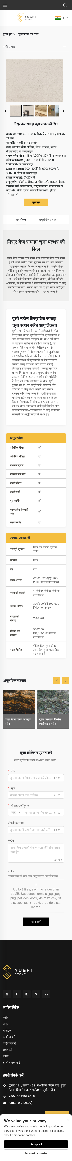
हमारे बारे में (9, 1036)
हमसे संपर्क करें (11, 1062)
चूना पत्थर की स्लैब (28, 34)
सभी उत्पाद (9, 46)
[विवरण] (17, 971)
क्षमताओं (7, 1049)
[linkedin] (46, 994)
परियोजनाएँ (9, 1043)
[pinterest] (36, 994)
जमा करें (36, 921)
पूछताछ (36, 202)
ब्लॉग (5, 1056)
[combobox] (15, 812)
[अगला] (63, 111)
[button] (56, 680)
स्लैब (5, 1017)
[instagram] (27, 994)
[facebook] (17, 994)
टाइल (6, 1023)
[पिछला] (5, 111)
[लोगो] (26, 17)
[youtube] (7, 994)
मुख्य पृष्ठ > (9, 34)
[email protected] (20, 1102)
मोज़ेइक (7, 1030)
